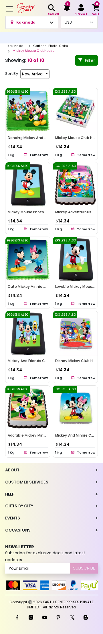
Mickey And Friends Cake (29, 360)
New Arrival (33, 74)
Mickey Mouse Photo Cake (31, 212)
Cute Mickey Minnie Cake (30, 286)
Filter (90, 60)
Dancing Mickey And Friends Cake (37, 137)
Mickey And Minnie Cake (76, 435)
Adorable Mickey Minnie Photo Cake (39, 435)
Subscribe (84, 568)
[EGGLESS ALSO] (27, 110)
